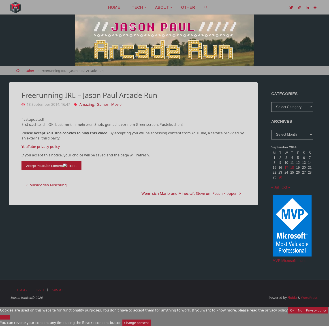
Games (103, 104)
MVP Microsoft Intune (289, 261)
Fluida (292, 297)
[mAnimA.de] (15, 7)
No (300, 310)
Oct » (286, 187)
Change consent (136, 323)
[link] (206, 7)
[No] (5, 317)
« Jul (275, 187)
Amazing (86, 104)
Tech (39, 290)
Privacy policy (316, 310)
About (57, 290)
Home (22, 290)
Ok (292, 310)
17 (286, 167)
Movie (116, 104)
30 (280, 177)
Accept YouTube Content (44, 166)
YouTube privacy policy (40, 146)
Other (30, 71)
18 (292, 167)
